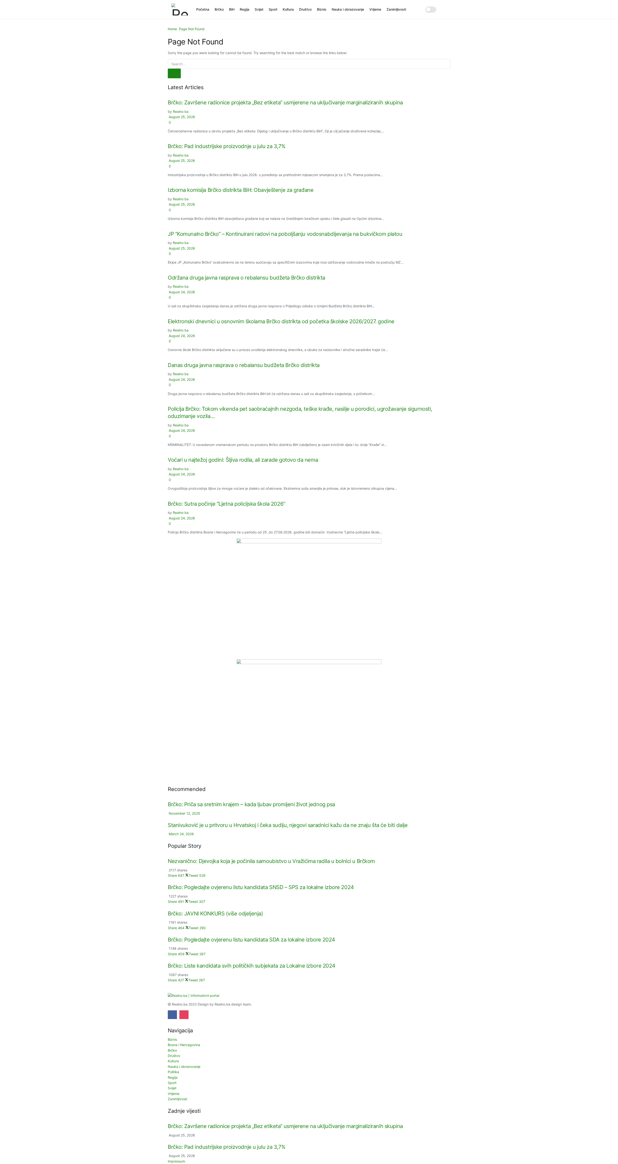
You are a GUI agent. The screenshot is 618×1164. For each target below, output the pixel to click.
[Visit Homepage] (180, 9)
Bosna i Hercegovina (184, 1045)
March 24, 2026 (181, 834)
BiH (231, 9)
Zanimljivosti (396, 9)
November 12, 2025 (184, 813)
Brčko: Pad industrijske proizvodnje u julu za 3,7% (226, 146)
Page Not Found (191, 29)
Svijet (259, 9)
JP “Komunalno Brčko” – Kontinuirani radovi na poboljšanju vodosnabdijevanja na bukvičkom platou (285, 234)
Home (172, 29)
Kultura (288, 9)
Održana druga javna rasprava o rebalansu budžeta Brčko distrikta (246, 277)
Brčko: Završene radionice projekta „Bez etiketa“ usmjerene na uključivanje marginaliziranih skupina (285, 102)
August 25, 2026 (181, 117)
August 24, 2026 (181, 292)
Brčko (219, 9)
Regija (244, 9)
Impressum (176, 1161)
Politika (173, 1072)
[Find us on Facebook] (172, 1014)
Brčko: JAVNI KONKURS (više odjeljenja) (215, 913)
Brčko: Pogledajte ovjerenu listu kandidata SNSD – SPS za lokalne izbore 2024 (261, 887)
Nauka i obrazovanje (348, 9)
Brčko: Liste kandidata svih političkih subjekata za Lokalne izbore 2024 (251, 966)
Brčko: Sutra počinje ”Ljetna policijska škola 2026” (226, 504)
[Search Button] (445, 9)
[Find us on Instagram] (184, 1014)
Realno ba (181, 111)
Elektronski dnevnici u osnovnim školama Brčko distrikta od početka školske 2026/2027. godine (281, 321)
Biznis (321, 9)
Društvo (305, 9)
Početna (202, 9)
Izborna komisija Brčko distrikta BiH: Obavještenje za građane (240, 190)
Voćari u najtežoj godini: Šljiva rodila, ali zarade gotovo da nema (243, 460)
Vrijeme (375, 9)
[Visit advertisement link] (309, 599)
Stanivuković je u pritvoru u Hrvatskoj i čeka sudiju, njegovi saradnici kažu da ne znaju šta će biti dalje (288, 825)
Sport (273, 9)
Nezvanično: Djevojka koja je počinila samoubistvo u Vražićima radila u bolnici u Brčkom (271, 861)
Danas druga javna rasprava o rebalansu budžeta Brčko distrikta (244, 365)
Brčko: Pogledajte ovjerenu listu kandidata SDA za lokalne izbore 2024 (251, 939)
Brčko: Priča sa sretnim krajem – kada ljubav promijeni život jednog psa (251, 804)
